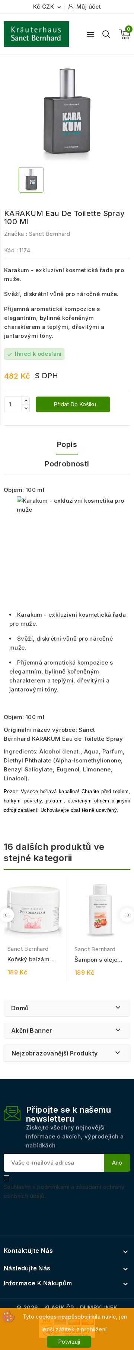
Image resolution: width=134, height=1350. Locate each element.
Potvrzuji (69, 1341)
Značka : (15, 233)
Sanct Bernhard (49, 233)
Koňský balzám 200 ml (28, 960)
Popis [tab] (67, 444)
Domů (20, 1008)
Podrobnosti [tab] (67, 463)
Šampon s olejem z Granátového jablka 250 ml (98, 960)
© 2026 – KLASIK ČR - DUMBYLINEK (66, 1307)
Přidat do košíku (74, 404)
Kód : (11, 250)
